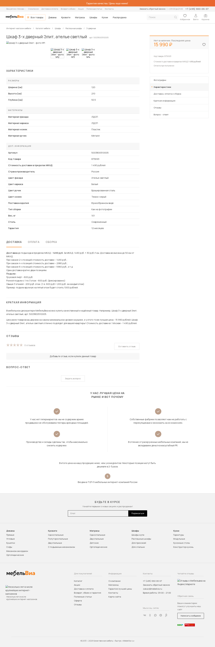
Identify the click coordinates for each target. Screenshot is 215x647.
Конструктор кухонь (183, 547)
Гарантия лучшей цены (120, 588)
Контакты (109, 9)
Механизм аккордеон (17, 551)
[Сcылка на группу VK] (144, 615)
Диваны (52, 17)
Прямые (10, 534)
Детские (94, 542)
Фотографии (160, 80)
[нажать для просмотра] (57, 53)
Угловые (10, 538)
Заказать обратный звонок (152, 9)
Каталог (78, 581)
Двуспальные (55, 542)
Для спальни (138, 547)
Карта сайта (114, 596)
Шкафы (93, 17)
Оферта (78, 600)
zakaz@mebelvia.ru (152, 588)
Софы (9, 547)
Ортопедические (15, 555)
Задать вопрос (73, 378)
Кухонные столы (181, 542)
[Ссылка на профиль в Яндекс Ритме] (166, 615)
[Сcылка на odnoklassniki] (150, 615)
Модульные (179, 538)
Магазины (113, 584)
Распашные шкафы (141, 538)
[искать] (175, 17)
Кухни (105, 17)
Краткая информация (164, 100)
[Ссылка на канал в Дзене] (160, 615)
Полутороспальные (58, 538)
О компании (33, 9)
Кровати (65, 17)
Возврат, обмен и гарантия (87, 592)
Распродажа (119, 17)
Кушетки (10, 542)
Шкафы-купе (138, 534)
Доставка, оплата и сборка (167, 93)
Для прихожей (139, 542)
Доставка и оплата (49, 9)
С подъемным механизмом (61, 547)
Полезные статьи (94, 9)
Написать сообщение (191, 615)
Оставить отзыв (127, 346)
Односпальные (55, 534)
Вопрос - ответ (161, 114)
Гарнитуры (178, 534)
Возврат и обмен (68, 9)
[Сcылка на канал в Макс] (155, 615)
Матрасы (80, 17)
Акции (81, 9)
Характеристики (162, 87)
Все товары (37, 17)
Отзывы (157, 107)
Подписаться (137, 513)
